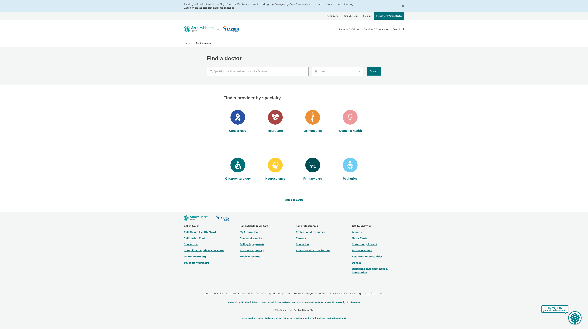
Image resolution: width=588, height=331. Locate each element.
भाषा (293, 302)
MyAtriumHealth (250, 232)
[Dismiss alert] (403, 6)
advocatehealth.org (196, 262)
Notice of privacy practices (269, 318)
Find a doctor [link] (203, 43)
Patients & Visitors (349, 29)
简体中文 (255, 302)
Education (302, 244)
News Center (360, 238)
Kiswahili (329, 302)
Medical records (250, 256)
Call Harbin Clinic (195, 238)
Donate (356, 262)
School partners (362, 250)
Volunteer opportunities (367, 256)
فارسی (263, 302)
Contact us (191, 244)
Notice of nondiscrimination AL (331, 318)
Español (232, 302)
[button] (237, 121)
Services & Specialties (376, 29)
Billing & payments (252, 244)
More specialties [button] (294, 200)
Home (187, 43)
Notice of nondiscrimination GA (299, 318)
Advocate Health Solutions (313, 250)
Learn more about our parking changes (209, 7)
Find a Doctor (332, 16)
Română (309, 302)
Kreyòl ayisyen (283, 302)
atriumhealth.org (195, 256)
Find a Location (351, 16)
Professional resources (310, 232)
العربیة (240, 302)
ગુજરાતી (271, 302)
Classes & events (251, 238)
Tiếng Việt (355, 302)
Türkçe (339, 302)
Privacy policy (248, 318)
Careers (301, 238)
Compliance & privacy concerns (204, 250)
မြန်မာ (247, 302)
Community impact (364, 244)
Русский (319, 302)
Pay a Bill (367, 16)
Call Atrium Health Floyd (200, 232)
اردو (346, 302)
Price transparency (252, 250)
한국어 (300, 302)
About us (358, 232)
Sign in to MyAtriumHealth (389, 16)
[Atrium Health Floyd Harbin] (211, 29)
